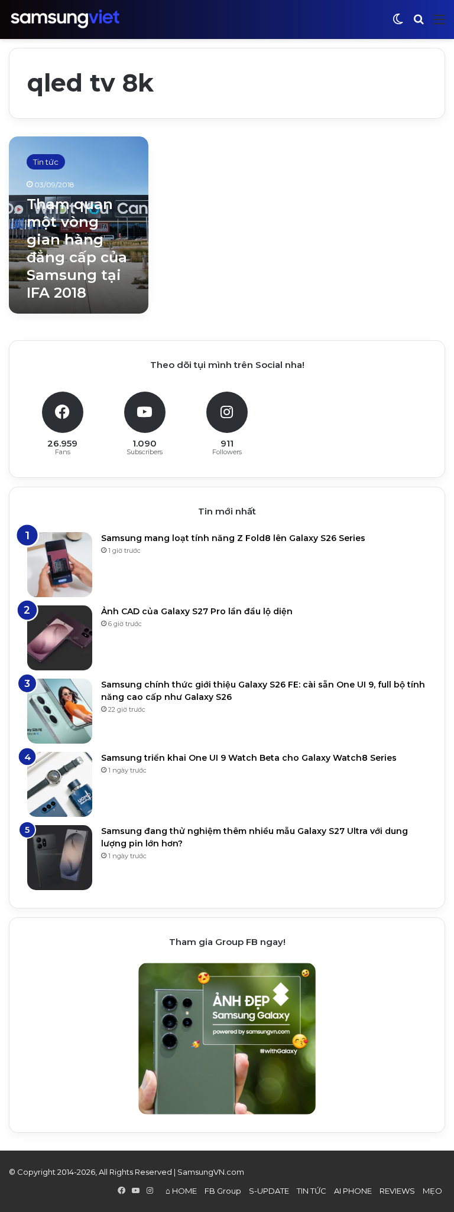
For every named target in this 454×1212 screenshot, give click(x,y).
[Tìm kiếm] (418, 24)
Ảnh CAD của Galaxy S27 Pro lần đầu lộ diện (197, 611)
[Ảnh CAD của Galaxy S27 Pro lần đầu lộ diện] (59, 637)
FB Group (223, 1190)
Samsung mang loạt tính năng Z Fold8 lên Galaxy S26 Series (233, 538)
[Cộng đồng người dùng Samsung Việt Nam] (65, 19)
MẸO (432, 1190)
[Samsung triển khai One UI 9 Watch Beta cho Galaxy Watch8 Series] (59, 784)
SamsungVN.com (210, 1172)
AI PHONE (353, 1190)
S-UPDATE (269, 1190)
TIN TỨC (311, 1190)
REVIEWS (397, 1190)
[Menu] (439, 24)
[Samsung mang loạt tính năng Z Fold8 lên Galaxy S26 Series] (59, 564)
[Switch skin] (398, 24)
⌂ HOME (181, 1190)
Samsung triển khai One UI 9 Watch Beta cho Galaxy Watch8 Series (249, 757)
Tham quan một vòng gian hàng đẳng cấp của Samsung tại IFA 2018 (77, 248)
